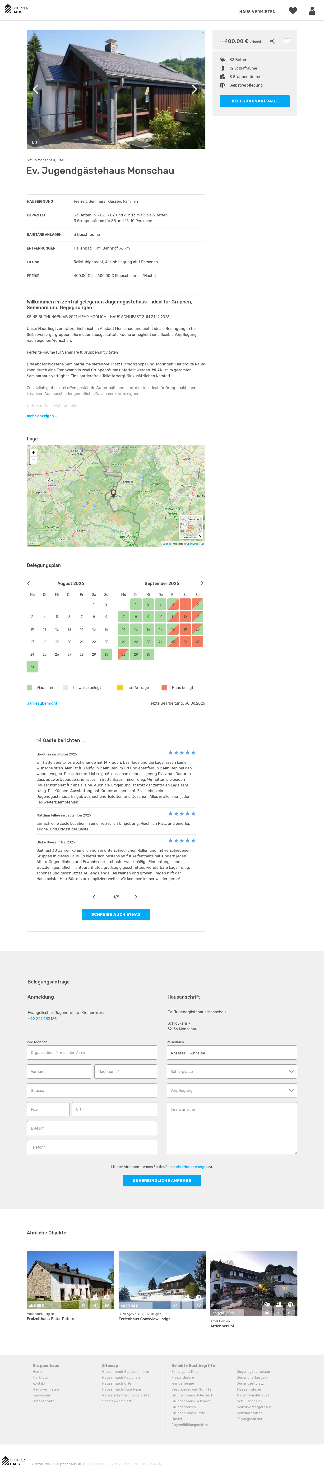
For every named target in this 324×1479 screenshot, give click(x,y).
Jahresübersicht (42, 703)
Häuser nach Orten (118, 1384)
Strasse (37, 1090)
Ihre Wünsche (183, 1109)
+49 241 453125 (42, 1019)
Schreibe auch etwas (116, 914)
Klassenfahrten (249, 1389)
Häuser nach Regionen (121, 1378)
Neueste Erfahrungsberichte (126, 1395)
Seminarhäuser (249, 1413)
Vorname (38, 1071)
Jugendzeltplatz (250, 1384)
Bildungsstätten (184, 1372)
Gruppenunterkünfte (188, 1413)
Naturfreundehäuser (254, 1395)
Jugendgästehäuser (254, 1372)
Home (37, 1372)
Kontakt (39, 1384)
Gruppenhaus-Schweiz (190, 1401)
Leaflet (167, 543)
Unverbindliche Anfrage (162, 1180)
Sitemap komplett (116, 1401)
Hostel (176, 1419)
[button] (115, 494)
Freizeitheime (182, 1378)
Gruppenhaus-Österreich (192, 1395)
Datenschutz (43, 1401)
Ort (78, 1109)
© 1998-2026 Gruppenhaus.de (97, 1464)
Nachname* (108, 1071)
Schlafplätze (182, 1071)
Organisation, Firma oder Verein (59, 1052)
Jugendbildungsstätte (189, 1425)
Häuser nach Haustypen (122, 1389)
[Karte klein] (200, 536)
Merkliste (40, 1378)
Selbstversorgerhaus (254, 1407)
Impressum (42, 1395)
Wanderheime (182, 1384)
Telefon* (38, 1147)
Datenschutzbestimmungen (186, 1167)
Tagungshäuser (250, 1419)
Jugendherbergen (252, 1378)
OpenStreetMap (195, 543)
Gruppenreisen (183, 1407)
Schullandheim (249, 1401)
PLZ (34, 1109)
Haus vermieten (257, 11)
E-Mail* (37, 1128)
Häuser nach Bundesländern (125, 1372)
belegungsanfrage (255, 101)
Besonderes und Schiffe (191, 1389)
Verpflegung (182, 1090)
